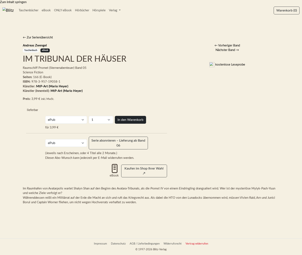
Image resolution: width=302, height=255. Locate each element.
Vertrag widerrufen (197, 243)
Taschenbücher (28, 10)
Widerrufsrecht (173, 243)
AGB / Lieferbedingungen (145, 243)
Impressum (100, 243)
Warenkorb (286, 10)
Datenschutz (118, 243)
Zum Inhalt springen (13, 2)
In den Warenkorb (130, 119)
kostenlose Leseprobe (229, 64)
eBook (46, 10)
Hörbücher (82, 10)
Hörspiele (99, 10)
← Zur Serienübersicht (38, 37)
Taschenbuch (30, 50)
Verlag (113, 10)
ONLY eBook (63, 10)
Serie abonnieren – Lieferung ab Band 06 (118, 143)
